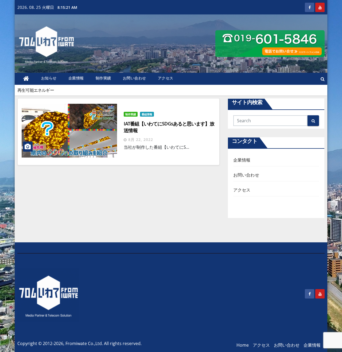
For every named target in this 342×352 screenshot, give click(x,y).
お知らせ (49, 78)
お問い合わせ (134, 78)
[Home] (26, 79)
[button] (323, 79)
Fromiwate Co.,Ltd (83, 343)
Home (242, 345)
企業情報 (76, 78)
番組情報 (147, 114)
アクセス (165, 78)
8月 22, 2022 (140, 139)
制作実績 (103, 78)
